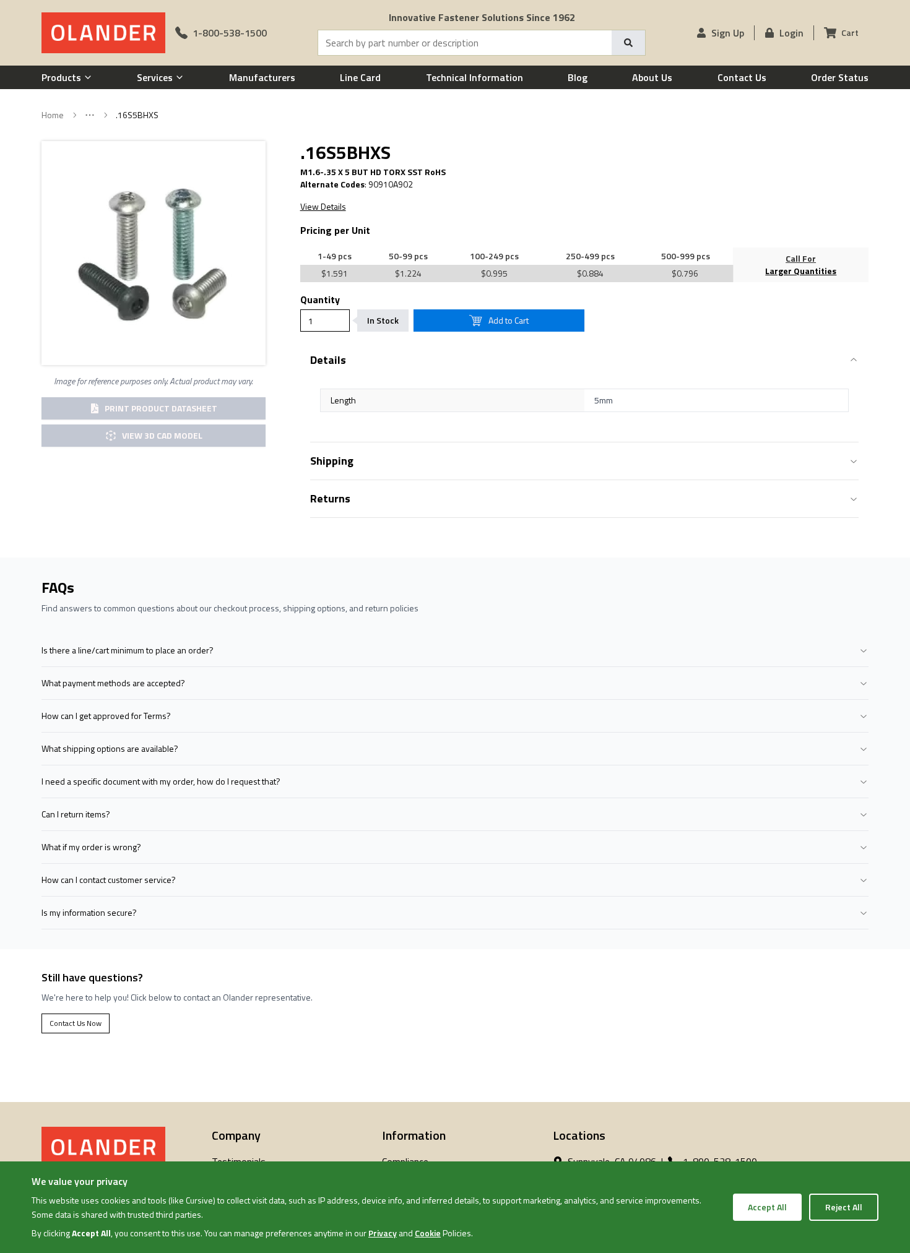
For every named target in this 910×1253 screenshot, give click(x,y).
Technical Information (474, 77)
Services (155, 77)
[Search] (628, 42)
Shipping (331, 460)
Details (328, 359)
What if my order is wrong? (91, 846)
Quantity (320, 299)
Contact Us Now (76, 1023)
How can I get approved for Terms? (106, 715)
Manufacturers (262, 77)
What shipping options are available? (109, 748)
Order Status (840, 77)
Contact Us (741, 77)
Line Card (360, 77)
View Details (323, 206)
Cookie (428, 1232)
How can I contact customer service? (108, 879)
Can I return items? (75, 813)
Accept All (767, 1206)
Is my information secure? (89, 912)
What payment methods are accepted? (113, 682)
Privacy (382, 1232)
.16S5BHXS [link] (137, 115)
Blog (577, 77)
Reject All (843, 1206)
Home (52, 115)
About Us (652, 77)
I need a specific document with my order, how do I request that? (160, 781)
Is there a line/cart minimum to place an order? (127, 650)
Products (61, 77)
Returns (330, 498)
